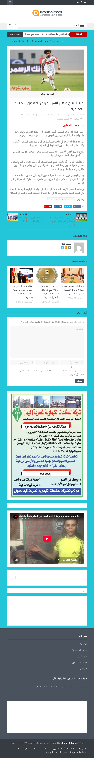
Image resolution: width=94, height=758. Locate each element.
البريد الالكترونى (62, 119)
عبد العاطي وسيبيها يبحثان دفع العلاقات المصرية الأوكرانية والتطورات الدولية (50, 291)
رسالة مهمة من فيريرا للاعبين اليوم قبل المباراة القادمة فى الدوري (62, 221)
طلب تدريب (81, 656)
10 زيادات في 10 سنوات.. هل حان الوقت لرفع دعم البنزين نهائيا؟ (61, 34)
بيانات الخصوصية (79, 650)
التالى (24, 214)
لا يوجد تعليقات (27, 115)
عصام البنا (75, 115)
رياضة (72, 752)
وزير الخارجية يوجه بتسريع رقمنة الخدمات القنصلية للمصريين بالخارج (73, 290)
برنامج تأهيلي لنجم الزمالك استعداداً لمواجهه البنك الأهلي (32, 219)
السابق (69, 214)
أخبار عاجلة (71, 749)
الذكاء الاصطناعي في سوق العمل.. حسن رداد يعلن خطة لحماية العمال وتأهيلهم (22, 291)
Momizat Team (69, 743)
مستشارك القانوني (79, 662)
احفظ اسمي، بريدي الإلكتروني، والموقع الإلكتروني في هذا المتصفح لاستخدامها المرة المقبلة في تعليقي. (49, 372)
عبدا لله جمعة (53, 199)
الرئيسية (83, 644)
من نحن (83, 668)
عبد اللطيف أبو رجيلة (67, 199)
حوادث (19, 749)
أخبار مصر (44, 749)
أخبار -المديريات (58, 749)
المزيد (58, 752)
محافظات (81, 752)
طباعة (76, 119)
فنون (65, 752)
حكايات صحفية (30, 749)
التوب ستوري (40, 115)
